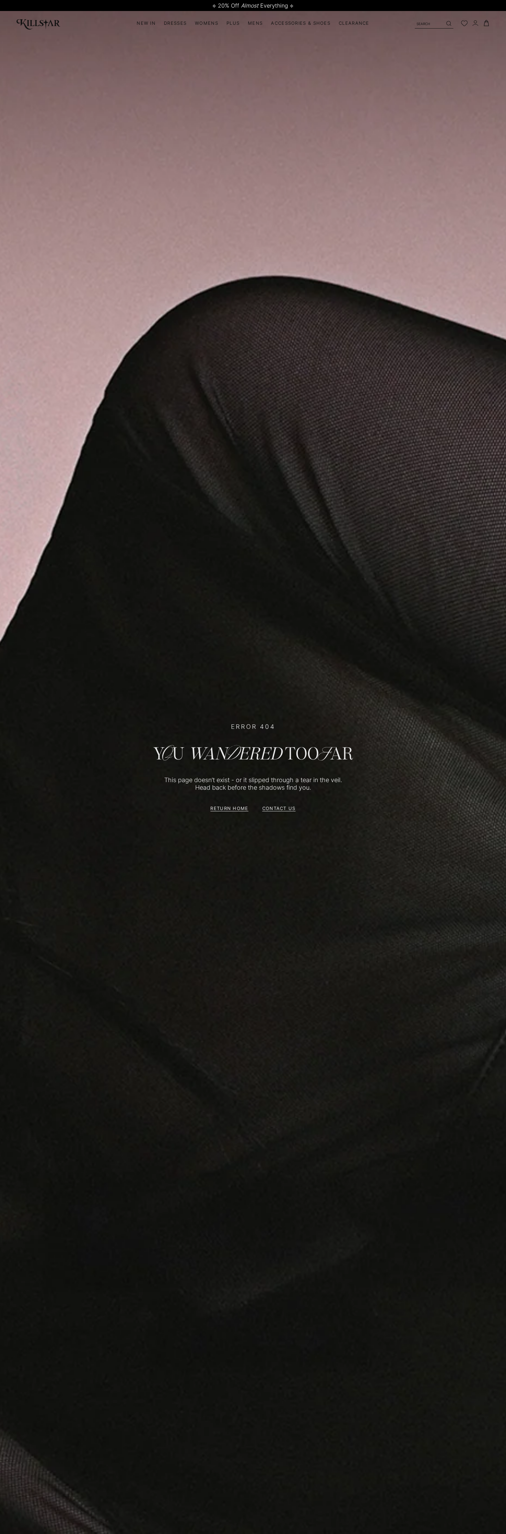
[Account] (475, 23)
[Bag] (486, 23)
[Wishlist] (464, 23)
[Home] (39, 23)
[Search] (448, 23)
